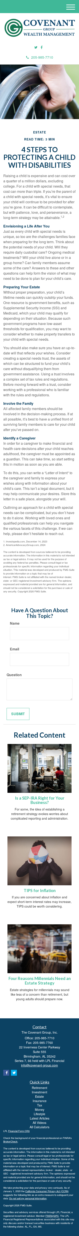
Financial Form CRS (19, 1131)
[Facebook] (42, 47)
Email (14, 649)
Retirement (39, 1088)
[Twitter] (36, 47)
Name (15, 623)
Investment (39, 1092)
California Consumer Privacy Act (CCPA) (47, 1191)
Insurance (40, 1101)
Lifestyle (39, 1114)
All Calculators (39, 1127)
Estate (39, 1096)
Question (14, 674)
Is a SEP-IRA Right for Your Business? (39, 800)
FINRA (49, 1215)
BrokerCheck (10, 1141)
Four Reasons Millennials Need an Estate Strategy (40, 980)
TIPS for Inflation (40, 890)
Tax (39, 1105)
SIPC (56, 1215)
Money (39, 1109)
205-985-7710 (42, 57)
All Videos (39, 1122)
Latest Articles (39, 1118)
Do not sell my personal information (28, 1198)
